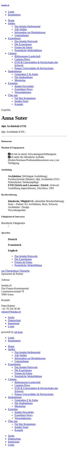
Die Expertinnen (23, 44)
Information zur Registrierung (30, 32)
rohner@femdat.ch (11, 311)
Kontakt (19, 104)
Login (11, 11)
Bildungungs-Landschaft (27, 56)
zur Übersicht (8, 270)
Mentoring (20, 80)
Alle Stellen (21, 29)
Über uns (12, 95)
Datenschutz (14, 320)
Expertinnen (14, 38)
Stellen (11, 23)
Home (11, 20)
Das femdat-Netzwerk (26, 41)
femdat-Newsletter (24, 86)
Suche (11, 317)
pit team (18, 332)
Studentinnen (15, 71)
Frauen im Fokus (23, 47)
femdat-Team (21, 101)
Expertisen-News (24, 89)
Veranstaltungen (23, 92)
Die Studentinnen (24, 77)
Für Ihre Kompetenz (25, 98)
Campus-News (22, 59)
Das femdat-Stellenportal (27, 26)
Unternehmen (22, 35)
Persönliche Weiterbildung (28, 50)
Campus (12, 53)
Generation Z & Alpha (26, 74)
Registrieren (14, 14)
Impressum (13, 323)
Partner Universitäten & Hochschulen (34, 68)
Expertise (13, 83)
